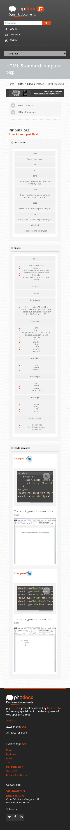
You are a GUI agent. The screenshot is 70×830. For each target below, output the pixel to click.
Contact (14, 34)
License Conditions (16, 775)
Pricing (9, 750)
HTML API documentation (31, 83)
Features (11, 754)
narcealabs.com (15, 795)
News (9, 758)
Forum (13, 40)
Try (8, 762)
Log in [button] (13, 28)
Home (11, 83)
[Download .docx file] (29, 458)
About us (11, 720)
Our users (11, 770)
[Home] (21, 700)
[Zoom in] (46, 476)
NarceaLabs (54, 708)
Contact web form (15, 790)
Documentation (14, 766)
